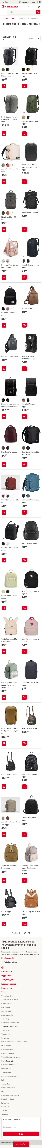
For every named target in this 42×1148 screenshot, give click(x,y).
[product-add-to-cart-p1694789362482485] (24, 651)
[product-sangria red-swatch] (3, 496)
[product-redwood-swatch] (8, 818)
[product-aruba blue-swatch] (28, 496)
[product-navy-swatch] (8, 400)
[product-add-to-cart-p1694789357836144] (24, 176)
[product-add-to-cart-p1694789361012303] (24, 277)
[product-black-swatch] (8, 61)
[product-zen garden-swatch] (3, 818)
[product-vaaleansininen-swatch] (3, 258)
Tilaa (21, 1134)
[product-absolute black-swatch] (28, 448)
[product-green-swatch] (3, 591)
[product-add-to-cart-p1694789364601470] (24, 464)
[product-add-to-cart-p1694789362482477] (24, 608)
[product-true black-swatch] (23, 61)
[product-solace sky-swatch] (8, 496)
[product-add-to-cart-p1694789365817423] (4, 651)
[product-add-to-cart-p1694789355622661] (4, 277)
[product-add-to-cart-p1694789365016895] (4, 697)
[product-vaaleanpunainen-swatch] (8, 258)
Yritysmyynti (7, 980)
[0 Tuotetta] (39, 6)
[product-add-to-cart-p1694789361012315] (24, 128)
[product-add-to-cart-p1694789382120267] (4, 416)
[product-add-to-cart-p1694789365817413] (4, 880)
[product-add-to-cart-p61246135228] (4, 80)
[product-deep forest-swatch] (3, 207)
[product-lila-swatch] (8, 448)
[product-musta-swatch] (3, 448)
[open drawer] (3, 12)
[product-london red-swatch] (8, 160)
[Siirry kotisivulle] (10, 6)
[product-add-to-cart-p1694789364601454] (4, 176)
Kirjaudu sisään (9, 984)
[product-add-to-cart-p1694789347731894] (4, 226)
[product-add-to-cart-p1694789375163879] (24, 560)
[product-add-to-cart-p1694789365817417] (24, 924)
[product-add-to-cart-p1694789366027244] (24, 697)
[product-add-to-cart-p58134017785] (4, 368)
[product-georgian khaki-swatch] (3, 160)
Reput (14, 18)
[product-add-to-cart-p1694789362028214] (24, 368)
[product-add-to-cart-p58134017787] (24, 325)
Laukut (7, 18)
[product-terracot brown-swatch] (8, 207)
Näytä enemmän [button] (7, 958)
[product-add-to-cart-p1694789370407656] (24, 512)
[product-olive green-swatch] (3, 61)
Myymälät (6, 975)
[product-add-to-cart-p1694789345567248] (24, 80)
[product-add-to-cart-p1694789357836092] (4, 743)
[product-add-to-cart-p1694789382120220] (24, 416)
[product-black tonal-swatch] (28, 400)
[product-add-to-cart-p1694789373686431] (4, 608)
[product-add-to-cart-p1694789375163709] (4, 464)
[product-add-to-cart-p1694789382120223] (4, 325)
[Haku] (38, 12)
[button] (27, 2)
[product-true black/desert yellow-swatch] (28, 61)
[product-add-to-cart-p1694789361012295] (4, 560)
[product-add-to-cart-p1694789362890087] (4, 924)
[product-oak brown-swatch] (23, 112)
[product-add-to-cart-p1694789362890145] (4, 786)
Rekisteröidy (7, 988)
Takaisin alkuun (10, 962)
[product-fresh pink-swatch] (8, 544)
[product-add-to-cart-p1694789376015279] (4, 834)
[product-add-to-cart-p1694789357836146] (4, 128)
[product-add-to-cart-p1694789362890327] (24, 743)
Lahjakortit (6, 971)
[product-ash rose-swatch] (8, 308)
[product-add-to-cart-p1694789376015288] (4, 512)
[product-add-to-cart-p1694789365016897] (24, 880)
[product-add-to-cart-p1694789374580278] (24, 834)
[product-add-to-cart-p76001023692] (24, 786)
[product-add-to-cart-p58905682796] (24, 226)
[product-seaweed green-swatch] (23, 258)
